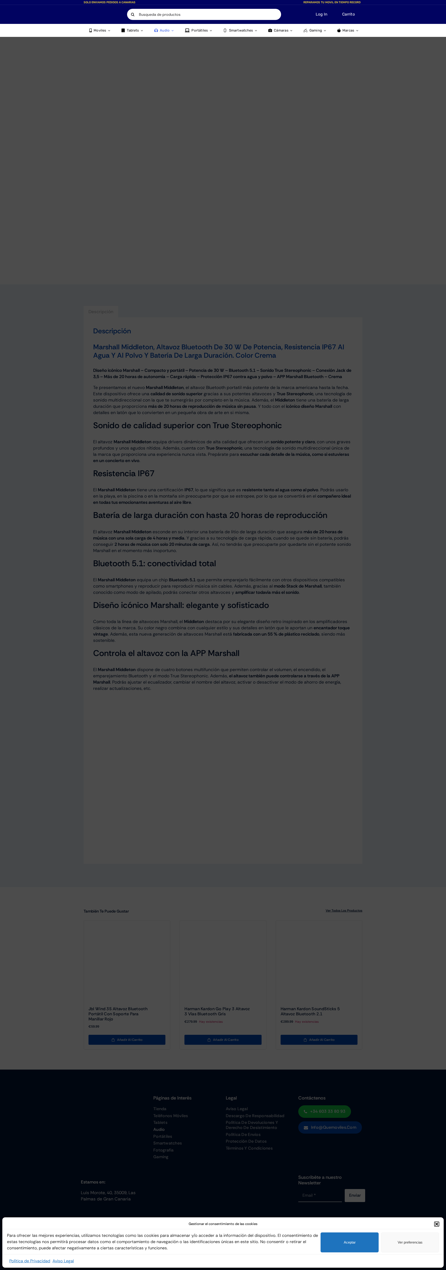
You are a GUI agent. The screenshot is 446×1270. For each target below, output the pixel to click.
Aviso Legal (63, 1261)
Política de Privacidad (29, 1261)
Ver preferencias (410, 1242)
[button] (436, 1224)
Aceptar (350, 1242)
